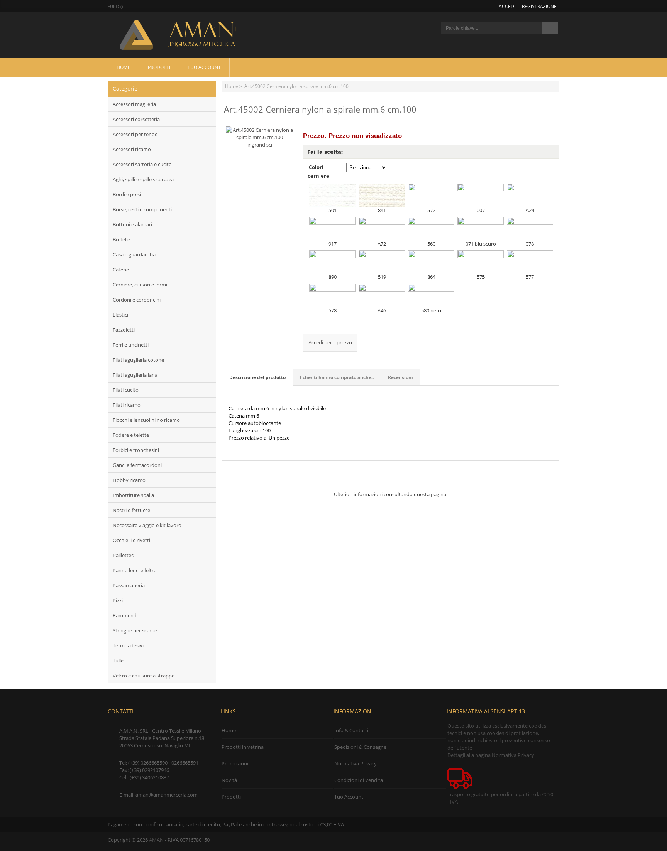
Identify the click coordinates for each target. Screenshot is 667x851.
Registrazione (539, 6)
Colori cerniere (318, 171)
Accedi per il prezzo (330, 342)
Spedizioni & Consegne (360, 746)
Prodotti (159, 67)
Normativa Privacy (355, 763)
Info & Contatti (351, 730)
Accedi (507, 6)
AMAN (156, 839)
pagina (438, 494)
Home (123, 67)
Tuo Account (204, 67)
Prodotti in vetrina (243, 746)
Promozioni (235, 763)
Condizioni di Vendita (358, 780)
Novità (229, 780)
